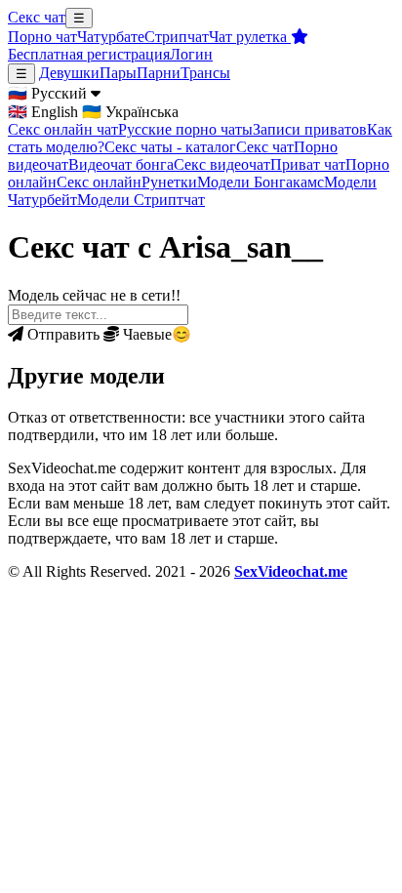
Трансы (205, 72)
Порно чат (42, 36)
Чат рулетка (250, 36)
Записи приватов (310, 129)
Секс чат (36, 17)
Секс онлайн (99, 182)
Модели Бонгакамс (260, 182)
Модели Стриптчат (141, 199)
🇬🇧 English (43, 111)
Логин (191, 54)
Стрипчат (176, 36)
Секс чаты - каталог (170, 147)
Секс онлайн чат (63, 129)
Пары (118, 72)
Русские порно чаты (185, 129)
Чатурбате (110, 36)
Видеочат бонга (121, 164)
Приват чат (307, 164)
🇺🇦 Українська (130, 111)
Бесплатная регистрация (89, 54)
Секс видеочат (222, 164)
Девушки (69, 72)
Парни (159, 72)
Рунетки (169, 182)
